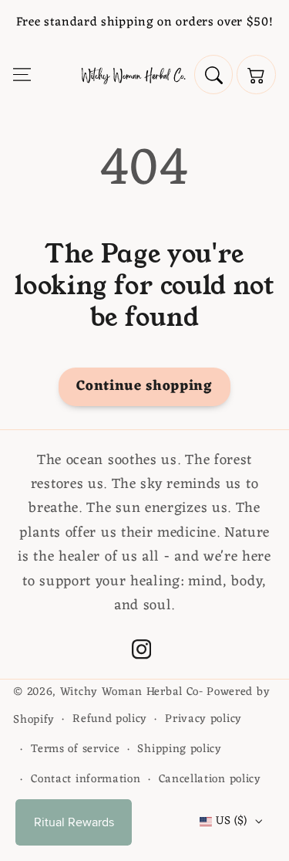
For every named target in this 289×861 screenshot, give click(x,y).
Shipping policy (179, 749)
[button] (22, 74)
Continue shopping (144, 386)
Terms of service (75, 749)
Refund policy (109, 719)
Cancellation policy (210, 779)
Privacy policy (203, 719)
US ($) (231, 821)
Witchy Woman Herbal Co (129, 692)
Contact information (85, 779)
